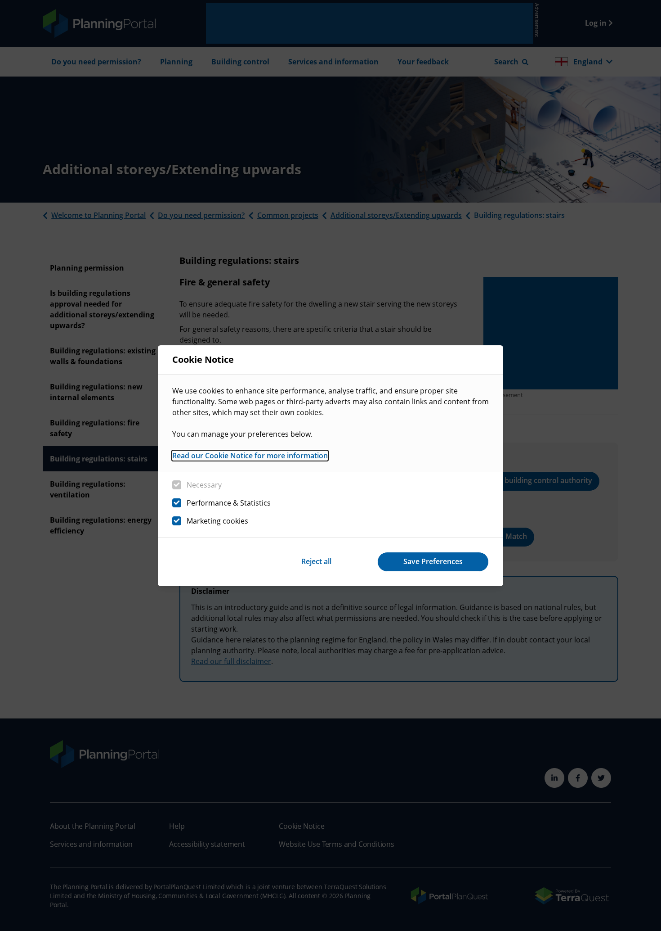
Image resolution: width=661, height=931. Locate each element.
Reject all (316, 561)
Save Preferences (433, 561)
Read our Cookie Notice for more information (250, 456)
